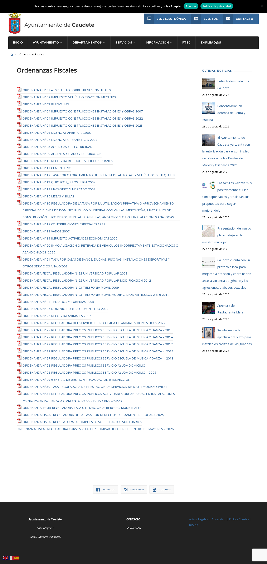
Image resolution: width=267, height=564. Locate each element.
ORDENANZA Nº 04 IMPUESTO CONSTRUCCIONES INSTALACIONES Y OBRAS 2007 (83, 111)
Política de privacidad (217, 6)
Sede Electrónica (171, 18)
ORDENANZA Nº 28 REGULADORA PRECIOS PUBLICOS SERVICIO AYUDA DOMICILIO (84, 365)
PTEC (186, 42)
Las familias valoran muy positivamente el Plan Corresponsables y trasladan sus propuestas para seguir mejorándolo (227, 196)
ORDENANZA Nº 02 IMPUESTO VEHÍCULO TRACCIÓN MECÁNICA (70, 97)
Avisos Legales (198, 519)
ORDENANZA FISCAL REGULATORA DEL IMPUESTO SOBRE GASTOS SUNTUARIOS (82, 422)
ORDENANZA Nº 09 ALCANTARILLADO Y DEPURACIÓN (62, 154)
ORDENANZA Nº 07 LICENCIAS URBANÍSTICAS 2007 (60, 139)
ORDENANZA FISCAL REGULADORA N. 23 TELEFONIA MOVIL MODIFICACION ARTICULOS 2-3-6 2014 (96, 294)
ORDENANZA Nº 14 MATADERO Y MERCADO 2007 (59, 189)
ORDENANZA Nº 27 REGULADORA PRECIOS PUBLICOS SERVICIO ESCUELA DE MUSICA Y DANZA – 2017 (98, 344)
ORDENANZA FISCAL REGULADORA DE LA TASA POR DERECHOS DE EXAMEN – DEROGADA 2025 (93, 415)
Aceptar (191, 6)
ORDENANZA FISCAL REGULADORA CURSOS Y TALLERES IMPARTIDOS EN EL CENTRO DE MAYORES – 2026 (95, 429)
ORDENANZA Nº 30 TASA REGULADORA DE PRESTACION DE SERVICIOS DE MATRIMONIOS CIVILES (95, 386)
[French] (11, 557)
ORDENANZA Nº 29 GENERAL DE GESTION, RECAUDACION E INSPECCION (76, 379)
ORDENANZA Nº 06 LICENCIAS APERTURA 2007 (57, 132)
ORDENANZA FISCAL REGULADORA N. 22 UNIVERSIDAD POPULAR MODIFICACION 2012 (87, 280)
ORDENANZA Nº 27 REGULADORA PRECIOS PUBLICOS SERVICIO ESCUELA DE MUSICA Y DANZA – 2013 (98, 330)
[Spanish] (16, 557)
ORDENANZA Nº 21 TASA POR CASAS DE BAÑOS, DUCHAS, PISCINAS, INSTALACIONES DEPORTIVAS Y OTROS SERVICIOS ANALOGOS (96, 262)
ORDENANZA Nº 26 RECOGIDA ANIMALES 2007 (57, 316)
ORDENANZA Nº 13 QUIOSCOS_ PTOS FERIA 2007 (59, 182)
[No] (262, 6)
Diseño (193, 525)
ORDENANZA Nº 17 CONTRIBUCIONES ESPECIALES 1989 (64, 224)
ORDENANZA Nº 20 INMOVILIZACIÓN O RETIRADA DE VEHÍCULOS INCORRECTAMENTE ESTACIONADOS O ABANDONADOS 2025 (100, 248)
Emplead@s (211, 42)
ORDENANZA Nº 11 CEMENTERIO (47, 168)
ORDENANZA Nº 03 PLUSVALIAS (46, 104)
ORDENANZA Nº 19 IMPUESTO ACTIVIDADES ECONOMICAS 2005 (70, 238)
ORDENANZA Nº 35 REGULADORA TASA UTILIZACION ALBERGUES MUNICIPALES (82, 408)
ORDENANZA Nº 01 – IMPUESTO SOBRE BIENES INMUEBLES (67, 90)
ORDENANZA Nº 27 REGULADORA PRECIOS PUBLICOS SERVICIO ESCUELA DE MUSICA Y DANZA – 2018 (98, 351)
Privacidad (218, 519)
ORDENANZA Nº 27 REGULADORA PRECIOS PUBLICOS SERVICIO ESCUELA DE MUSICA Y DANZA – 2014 (98, 337)
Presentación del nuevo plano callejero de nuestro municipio (226, 235)
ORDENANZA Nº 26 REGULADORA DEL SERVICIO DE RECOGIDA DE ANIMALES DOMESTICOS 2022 (94, 323)
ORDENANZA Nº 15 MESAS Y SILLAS (48, 196)
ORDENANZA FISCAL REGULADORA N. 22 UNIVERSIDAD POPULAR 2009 (75, 273)
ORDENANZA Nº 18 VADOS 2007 (46, 231)
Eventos (211, 18)
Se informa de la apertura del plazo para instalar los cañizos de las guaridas (227, 337)
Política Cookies (239, 519)
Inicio (18, 42)
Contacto (244, 18)
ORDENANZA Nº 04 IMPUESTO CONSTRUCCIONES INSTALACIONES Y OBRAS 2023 (83, 125)
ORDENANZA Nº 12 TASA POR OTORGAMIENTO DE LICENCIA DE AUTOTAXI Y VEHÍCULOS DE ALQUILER (99, 175)
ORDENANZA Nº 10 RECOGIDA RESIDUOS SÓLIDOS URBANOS (68, 161)
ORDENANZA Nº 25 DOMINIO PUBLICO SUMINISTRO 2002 (65, 309)
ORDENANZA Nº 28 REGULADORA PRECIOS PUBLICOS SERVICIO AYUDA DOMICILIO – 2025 (89, 372)
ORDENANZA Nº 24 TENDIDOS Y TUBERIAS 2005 (58, 301)
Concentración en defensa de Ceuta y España (223, 113)
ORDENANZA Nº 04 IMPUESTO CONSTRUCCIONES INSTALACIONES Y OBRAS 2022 (83, 118)
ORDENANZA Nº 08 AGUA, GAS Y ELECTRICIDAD (57, 147)
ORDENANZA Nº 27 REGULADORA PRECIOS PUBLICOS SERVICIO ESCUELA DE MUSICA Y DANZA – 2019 (98, 358)
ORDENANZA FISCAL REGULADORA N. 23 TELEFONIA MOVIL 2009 (71, 287)
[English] (6, 557)
